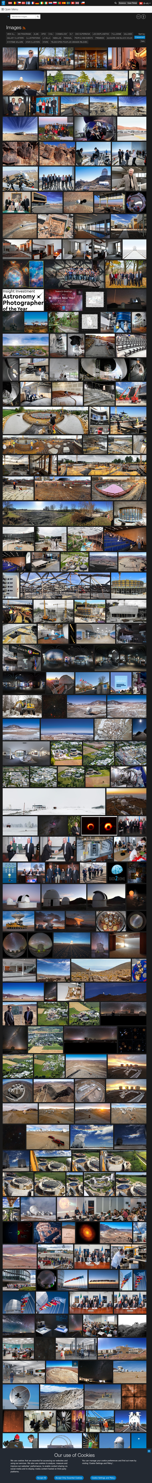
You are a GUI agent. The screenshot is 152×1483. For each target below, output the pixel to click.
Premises (99, 38)
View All (11, 34)
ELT (71, 34)
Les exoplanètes (101, 34)
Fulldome (116, 34)
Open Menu (11, 9)
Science (122, 3)
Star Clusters (33, 42)
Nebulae (57, 38)
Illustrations (33, 38)
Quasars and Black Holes (119, 38)
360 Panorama (24, 34)
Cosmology (61, 34)
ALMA (36, 34)
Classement (139, 37)
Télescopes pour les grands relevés (69, 42)
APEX (43, 34)
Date (142, 41)
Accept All (41, 1478)
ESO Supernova (82, 34)
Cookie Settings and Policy (103, 1478)
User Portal (132, 3)
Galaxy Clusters (15, 38)
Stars (45, 42)
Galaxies (128, 34)
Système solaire (15, 42)
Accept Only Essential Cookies (69, 1478)
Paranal (68, 38)
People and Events (84, 38)
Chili (50, 34)
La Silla (46, 38)
